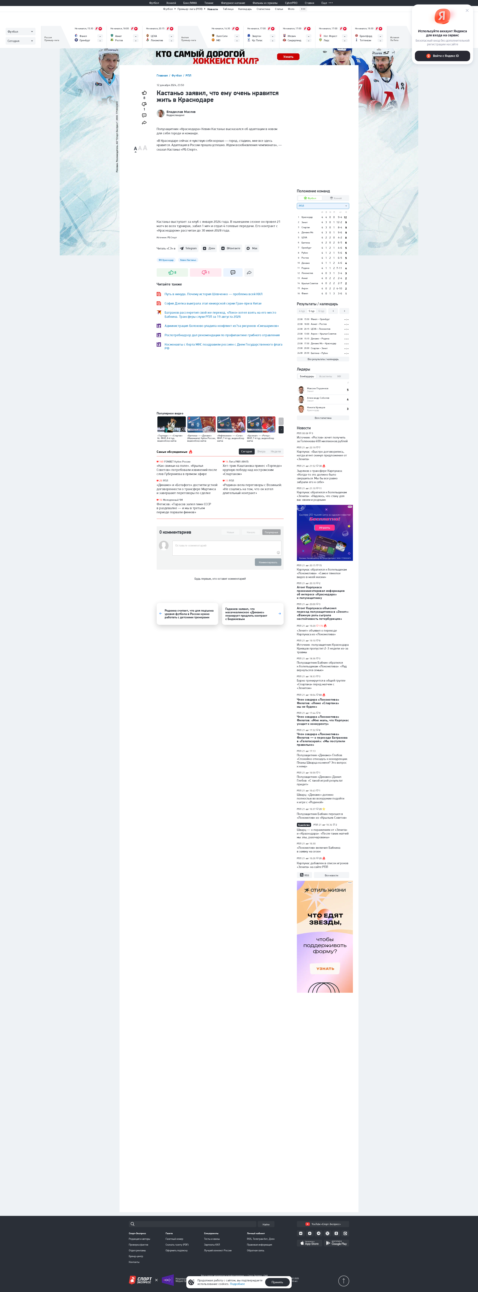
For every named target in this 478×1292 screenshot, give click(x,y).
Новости (212, 9)
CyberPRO (291, 3)
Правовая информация (259, 1244)
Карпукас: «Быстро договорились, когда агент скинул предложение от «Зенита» (322, 455)
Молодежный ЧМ (173, 499)
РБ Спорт (172, 237)
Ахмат (305, 278)
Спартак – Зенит (319, 348)
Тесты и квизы (212, 1238)
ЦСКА (304, 237)
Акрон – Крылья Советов (323, 333)
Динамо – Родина (320, 338)
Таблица (228, 9)
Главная (163, 75)
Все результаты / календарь (323, 359)
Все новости (331, 875)
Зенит (305, 222)
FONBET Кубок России (177, 461)
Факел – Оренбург (320, 319)
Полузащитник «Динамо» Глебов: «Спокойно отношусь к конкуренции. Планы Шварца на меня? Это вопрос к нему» (322, 760)
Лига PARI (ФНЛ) (239, 461)
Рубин (305, 252)
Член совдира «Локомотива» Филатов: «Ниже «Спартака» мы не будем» (318, 703)
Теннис (209, 3)
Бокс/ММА (190, 3)
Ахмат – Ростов (319, 324)
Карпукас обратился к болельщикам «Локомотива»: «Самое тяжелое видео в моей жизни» (322, 573)
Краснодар (307, 217)
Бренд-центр (136, 1256)
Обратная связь (255, 1250)
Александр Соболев (318, 397)
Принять (277, 1282)
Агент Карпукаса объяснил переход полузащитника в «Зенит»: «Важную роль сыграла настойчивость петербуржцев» (323, 613)
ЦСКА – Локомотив (320, 328)
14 (160, 500)
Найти (266, 1224)
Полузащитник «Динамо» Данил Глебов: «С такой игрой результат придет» (320, 780)
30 (320, 466)
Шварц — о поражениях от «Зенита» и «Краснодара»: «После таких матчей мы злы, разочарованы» (323, 833)
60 (320, 695)
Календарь (245, 9)
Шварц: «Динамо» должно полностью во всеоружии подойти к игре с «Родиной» (320, 798)
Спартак (306, 227)
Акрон (305, 288)
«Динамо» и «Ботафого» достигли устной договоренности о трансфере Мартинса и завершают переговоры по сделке (187, 489)
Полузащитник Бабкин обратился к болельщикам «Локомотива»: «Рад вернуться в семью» (322, 666)
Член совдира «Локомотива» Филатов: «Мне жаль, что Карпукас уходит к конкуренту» (323, 720)
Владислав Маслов (181, 111)
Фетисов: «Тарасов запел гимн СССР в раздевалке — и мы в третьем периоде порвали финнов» (184, 508)
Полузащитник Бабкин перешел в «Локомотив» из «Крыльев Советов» (322, 815)
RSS (307, 875)
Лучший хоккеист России (218, 1250)
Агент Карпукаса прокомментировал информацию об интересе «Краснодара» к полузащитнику (321, 592)
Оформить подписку (177, 1250)
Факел (305, 293)
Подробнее (237, 1284)
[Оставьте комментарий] (227, 545)
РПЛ (188, 75)
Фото (291, 9)
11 (226, 480)
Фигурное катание (233, 3)
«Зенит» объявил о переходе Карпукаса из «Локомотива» (317, 632)
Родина (305, 268)
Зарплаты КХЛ (212, 1244)
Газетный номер (174, 1238)
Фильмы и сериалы (265, 3)
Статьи (279, 9)
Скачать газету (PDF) (177, 1244)
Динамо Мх (307, 232)
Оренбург (306, 247)
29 (160, 480)
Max (254, 248)
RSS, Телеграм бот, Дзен (260, 1238)
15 (320, 565)
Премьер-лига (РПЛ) (190, 9)
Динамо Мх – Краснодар (323, 343)
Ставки (309, 3)
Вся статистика (323, 417)
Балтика (306, 242)
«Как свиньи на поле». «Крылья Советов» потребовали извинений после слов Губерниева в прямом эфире (187, 470)
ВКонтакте (233, 248)
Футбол (154, 3)
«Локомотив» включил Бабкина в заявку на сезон (318, 849)
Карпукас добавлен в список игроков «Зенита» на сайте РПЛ (322, 865)
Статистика (263, 9)
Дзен (212, 248)
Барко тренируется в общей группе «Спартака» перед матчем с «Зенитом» (321, 684)
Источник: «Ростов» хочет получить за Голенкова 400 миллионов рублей (322, 439)
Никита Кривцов (316, 407)
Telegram (191, 248)
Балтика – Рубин (319, 353)
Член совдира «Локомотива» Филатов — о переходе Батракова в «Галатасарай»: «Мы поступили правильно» (322, 739)
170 (321, 626)
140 (161, 461)
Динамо (306, 263)
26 (320, 858)
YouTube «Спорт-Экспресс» (326, 1224)
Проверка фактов (138, 1244)
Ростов (305, 258)
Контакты (134, 1261)
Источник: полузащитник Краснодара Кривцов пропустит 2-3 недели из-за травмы (323, 648)
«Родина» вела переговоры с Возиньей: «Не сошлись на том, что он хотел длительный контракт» (252, 489)
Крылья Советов (310, 283)
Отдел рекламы (137, 1250)
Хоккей (171, 3)
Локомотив (307, 273)
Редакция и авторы (139, 1238)
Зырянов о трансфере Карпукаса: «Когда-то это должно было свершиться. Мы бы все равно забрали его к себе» (320, 476)
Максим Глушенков (317, 388)
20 (320, 809)
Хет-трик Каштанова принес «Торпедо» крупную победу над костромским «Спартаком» (252, 470)
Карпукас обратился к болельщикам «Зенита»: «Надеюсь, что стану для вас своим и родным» (322, 496)
